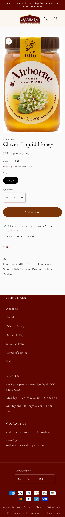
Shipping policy (54, 513)
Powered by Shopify (34, 507)
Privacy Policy (15, 326)
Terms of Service (16, 352)
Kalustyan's (17, 507)
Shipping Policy (16, 343)
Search (10, 317)
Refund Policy (15, 335)
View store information (21, 236)
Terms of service (34, 513)
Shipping (7, 166)
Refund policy (54, 507)
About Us (12, 308)
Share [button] (9, 247)
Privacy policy (14, 513)
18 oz (10, 180)
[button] (8, 18)
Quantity (8, 189)
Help (9, 361)
